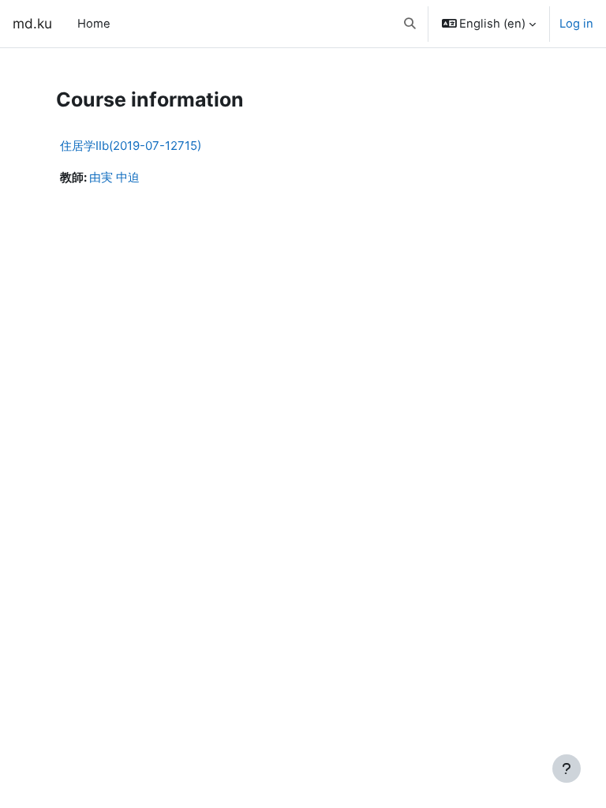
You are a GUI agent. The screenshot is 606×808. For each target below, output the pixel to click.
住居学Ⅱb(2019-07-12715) (130, 145)
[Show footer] (566, 768)
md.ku (32, 23)
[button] (410, 23)
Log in (576, 24)
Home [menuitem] (93, 24)
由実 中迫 (114, 177)
